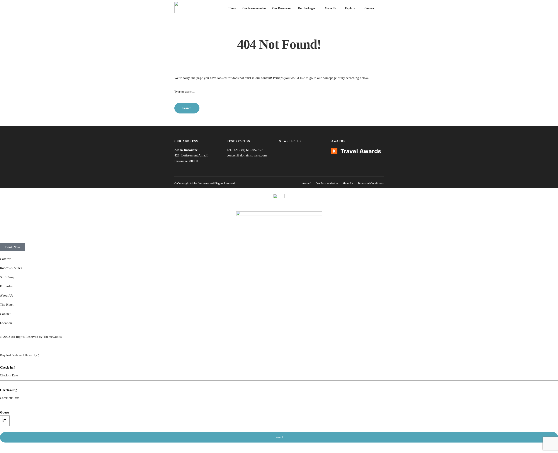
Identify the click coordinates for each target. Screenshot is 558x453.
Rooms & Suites (11, 268)
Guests (5, 412)
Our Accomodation (254, 8)
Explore (350, 8)
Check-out (8, 390)
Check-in (7, 367)
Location (6, 323)
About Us (330, 8)
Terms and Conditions (371, 183)
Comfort (5, 259)
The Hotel (7, 304)
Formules (6, 286)
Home (232, 8)
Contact (369, 8)
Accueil (306, 183)
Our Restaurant (281, 8)
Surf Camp (7, 277)
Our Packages (306, 8)
